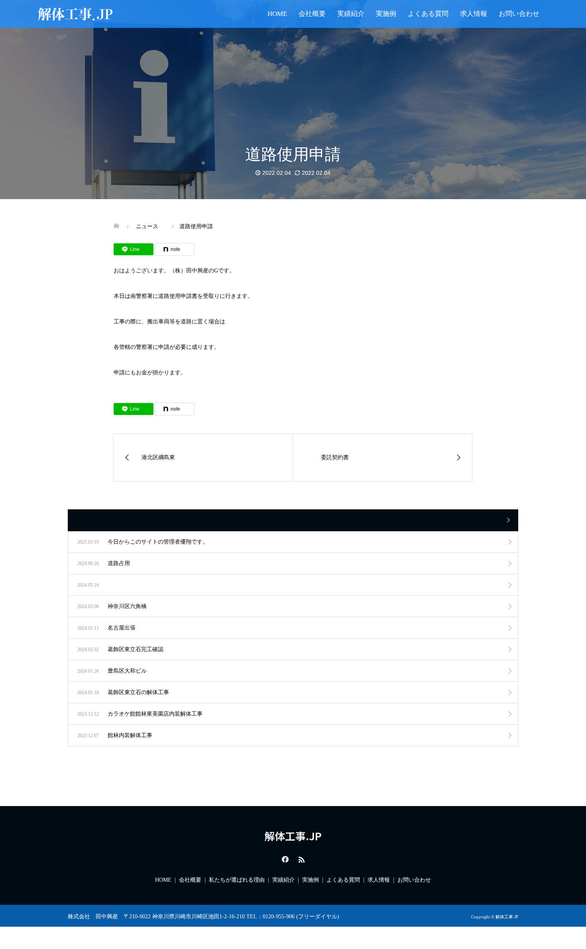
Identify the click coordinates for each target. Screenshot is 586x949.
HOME (277, 14)
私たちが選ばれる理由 (237, 880)
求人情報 (473, 14)
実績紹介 (350, 14)
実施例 (386, 14)
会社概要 (312, 14)
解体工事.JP (293, 836)
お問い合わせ (519, 14)
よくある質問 (428, 14)
